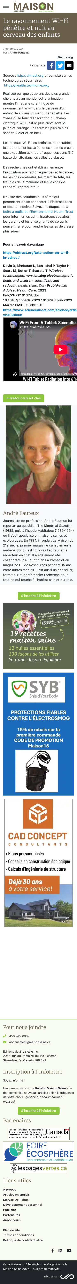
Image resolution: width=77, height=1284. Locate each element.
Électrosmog (65, 57)
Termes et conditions (18, 1235)
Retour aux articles (25, 398)
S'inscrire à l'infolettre (38, 596)
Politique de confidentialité (23, 1240)
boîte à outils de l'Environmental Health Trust (38, 211)
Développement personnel (22, 1205)
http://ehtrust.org (30, 75)
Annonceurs (12, 1220)
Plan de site (11, 1230)
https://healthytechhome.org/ (26, 85)
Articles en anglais (16, 1194)
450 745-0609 (19, 1036)
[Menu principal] (6, 6)
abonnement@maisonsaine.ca (30, 1042)
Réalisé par (51, 1276)
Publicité (9, 1210)
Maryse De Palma (16, 1200)
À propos (9, 1189)
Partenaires (11, 1215)
